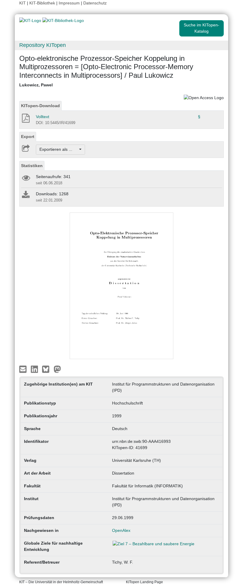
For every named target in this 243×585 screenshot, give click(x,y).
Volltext (42, 116)
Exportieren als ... (58, 149)
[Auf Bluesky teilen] (47, 369)
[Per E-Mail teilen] (23, 369)
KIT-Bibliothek (42, 3)
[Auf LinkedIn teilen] (35, 369)
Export (27, 136)
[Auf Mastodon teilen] (57, 369)
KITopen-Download (40, 105)
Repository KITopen (42, 45)
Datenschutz (95, 3)
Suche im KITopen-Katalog (201, 28)
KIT (22, 3)
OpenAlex (121, 530)
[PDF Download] (25, 120)
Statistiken (32, 165)
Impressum (69, 3)
